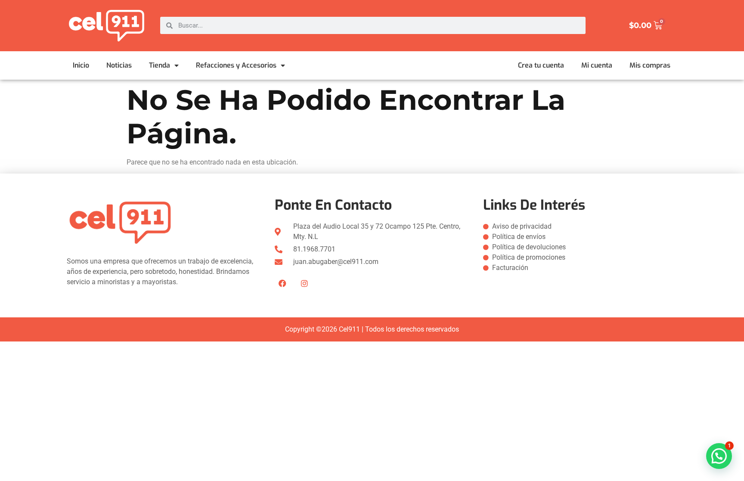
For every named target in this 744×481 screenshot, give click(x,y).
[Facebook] (282, 283)
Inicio (81, 65)
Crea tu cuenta (541, 65)
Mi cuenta (596, 65)
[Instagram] (304, 283)
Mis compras (649, 65)
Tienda (159, 65)
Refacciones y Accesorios (236, 65)
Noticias (119, 65)
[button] (719, 456)
